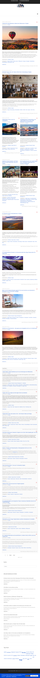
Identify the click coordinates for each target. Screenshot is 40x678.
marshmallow (17, 109)
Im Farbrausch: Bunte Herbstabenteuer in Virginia (12, 213)
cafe (32, 109)
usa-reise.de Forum (14, 0)
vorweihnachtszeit (33, 198)
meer (12, 655)
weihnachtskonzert (23, 202)
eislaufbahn (21, 384)
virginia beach (13, 148)
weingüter (28, 61)
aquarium (12, 494)
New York (34, 655)
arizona (9, 652)
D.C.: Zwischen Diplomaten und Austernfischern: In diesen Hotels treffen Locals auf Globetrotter (18, 536)
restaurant (29, 358)
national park (27, 655)
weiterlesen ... (4, 64)
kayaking (18, 441)
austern (17, 528)
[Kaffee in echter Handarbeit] (20, 86)
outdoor (21, 441)
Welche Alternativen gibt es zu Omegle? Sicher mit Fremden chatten (14, 623)
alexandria (17, 478)
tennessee (17, 658)
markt (12, 149)
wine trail (11, 359)
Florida (14, 194)
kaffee (21, 109)
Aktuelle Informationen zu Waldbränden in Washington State (13, 596)
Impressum (22, 670)
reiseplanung (23, 150)
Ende (14, 555)
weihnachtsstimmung (24, 201)
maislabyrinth (30, 241)
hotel (22, 547)
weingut (24, 61)
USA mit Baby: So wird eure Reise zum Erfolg (11, 587)
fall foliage (20, 241)
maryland (35, 150)
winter (14, 384)
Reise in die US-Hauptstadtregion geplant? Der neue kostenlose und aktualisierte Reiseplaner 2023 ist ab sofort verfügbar (18, 291)
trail (26, 109)
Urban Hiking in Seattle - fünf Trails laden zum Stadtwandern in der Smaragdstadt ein (17, 632)
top (13, 62)
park (33, 657)
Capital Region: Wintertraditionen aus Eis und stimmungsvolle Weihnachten (17, 371)
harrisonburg (13, 109)
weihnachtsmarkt (23, 200)
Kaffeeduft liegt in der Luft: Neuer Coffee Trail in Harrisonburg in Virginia (16, 72)
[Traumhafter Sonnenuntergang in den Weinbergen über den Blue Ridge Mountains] (20, 338)
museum (26, 458)
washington (9, 547)
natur (34, 241)
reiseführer (32, 148)
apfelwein (21, 406)
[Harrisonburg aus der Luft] (20, 38)
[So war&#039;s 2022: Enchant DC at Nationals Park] (29, 172)
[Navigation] (37, 14)
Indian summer (15, 61)
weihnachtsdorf (28, 199)
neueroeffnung (5, 359)
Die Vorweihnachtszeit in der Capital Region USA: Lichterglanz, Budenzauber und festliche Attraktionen (28, 162)
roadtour (7, 280)
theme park (13, 198)
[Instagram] (20, 3)
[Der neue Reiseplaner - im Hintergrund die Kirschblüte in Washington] (20, 301)
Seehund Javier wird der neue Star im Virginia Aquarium (13, 483)
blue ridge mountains (14, 358)
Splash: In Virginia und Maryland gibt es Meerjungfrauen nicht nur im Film (17, 447)
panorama (12, 279)
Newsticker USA (10, 194)
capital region (28, 148)
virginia (9, 61)
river (26, 441)
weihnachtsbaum (29, 200)
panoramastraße (17, 279)
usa (28, 659)
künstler (6, 149)
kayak (15, 441)
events (23, 424)
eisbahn (17, 384)
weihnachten (5, 385)
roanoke (12, 441)
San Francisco (9, 658)
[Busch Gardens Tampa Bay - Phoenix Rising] (11, 172)
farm (36, 241)
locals (20, 547)
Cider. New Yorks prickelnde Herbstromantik (10, 614)
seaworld (9, 197)
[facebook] (19, 3)
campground (13, 652)
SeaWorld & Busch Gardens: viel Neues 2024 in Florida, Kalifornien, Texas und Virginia (10, 162)
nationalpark (23, 655)
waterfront (30, 478)
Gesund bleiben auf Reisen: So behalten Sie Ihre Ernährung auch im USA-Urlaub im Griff (17, 605)
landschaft (22, 279)
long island (9, 655)
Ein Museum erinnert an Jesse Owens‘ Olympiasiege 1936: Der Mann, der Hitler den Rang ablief (19, 578)
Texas (17, 194)
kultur (6, 425)
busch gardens (13, 197)
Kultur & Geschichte (20, 456)
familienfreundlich (11, 199)
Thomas (9, 24)
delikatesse (24, 528)
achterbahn (4, 198)
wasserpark (4, 200)
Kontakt (19, 670)
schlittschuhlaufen (26, 384)
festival (17, 424)
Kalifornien (6, 195)
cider (13, 406)
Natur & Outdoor (16, 239)
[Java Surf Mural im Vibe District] (11, 129)
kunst (3, 149)
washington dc (28, 150)
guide (36, 148)
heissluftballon (5, 62)
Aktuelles (9, 59)
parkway (28, 279)
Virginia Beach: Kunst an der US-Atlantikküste (8, 120)
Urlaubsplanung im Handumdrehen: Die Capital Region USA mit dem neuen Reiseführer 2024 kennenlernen (28, 120)
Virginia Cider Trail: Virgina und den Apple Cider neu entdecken (14, 392)
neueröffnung (29, 547)
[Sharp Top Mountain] (20, 223)
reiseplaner (32, 149)
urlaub (26, 658)
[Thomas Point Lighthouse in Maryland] (29, 130)
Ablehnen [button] (27, 675)
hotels (36, 358)
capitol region (10, 384)
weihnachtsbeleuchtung (33, 384)
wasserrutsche (16, 199)
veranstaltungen (27, 424)
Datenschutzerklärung (28, 670)
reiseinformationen (14, 318)
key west (5, 655)
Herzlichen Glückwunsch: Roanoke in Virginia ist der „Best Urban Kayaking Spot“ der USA (19, 432)
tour (24, 406)
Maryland (30, 145)
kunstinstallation (24, 478)
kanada (32, 653)
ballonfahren (32, 61)
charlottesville (16, 359)
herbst (12, 61)
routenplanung (27, 149)
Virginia (12, 59)
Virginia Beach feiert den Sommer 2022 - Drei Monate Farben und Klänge (17, 413)
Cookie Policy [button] (8, 676)
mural (17, 148)
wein (19, 358)
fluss (28, 441)
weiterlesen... (6, 593)
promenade (35, 424)
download (4, 318)
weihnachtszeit (23, 199)
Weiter (10, 555)
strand (9, 149)
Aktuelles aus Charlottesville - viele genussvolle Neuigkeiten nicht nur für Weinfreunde (19, 328)
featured (17, 652)
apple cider (17, 406)
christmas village (34, 199)
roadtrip (4, 280)
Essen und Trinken (14, 526)
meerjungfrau (22, 458)
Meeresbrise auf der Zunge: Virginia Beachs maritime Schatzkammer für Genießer (18, 519)
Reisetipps (22, 149)
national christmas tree (31, 201)
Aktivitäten (10, 195)
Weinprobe (20, 61)
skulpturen (11, 385)
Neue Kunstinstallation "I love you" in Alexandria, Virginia (13, 465)
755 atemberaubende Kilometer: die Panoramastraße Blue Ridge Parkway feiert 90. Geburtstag (18, 253)
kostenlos (34, 317)
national (18, 655)
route (25, 279)
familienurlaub (5, 199)
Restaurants (28, 528)
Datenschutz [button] (14, 676)
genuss (29, 109)
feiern (20, 424)
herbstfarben (10, 62)
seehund (21, 494)
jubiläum (36, 279)
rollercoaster (9, 198)
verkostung (27, 406)
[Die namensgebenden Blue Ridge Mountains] (20, 263)
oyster (20, 528)
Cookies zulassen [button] (34, 675)
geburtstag (32, 279)
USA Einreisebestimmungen (24, 0)
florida (24, 652)
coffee (24, 109)
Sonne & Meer (16, 422)
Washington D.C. (22, 146)
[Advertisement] (21, 10)
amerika (5, 652)
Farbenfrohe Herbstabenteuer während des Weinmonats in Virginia (15, 23)
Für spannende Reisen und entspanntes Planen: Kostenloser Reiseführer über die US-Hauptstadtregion (19, 501)
